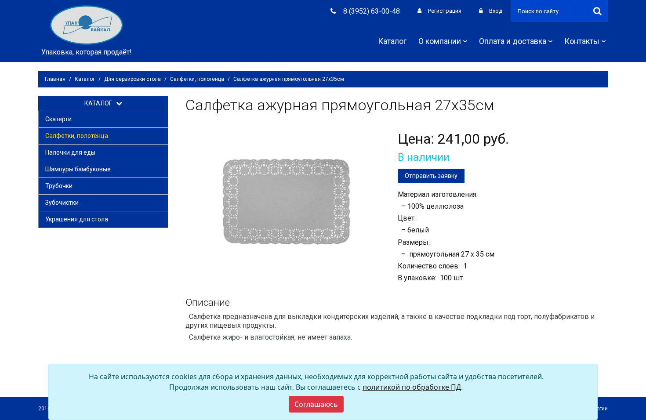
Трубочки (59, 185)
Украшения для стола (76, 219)
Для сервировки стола (132, 79)
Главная (55, 79)
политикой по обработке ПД (412, 387)
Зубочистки (62, 202)
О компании (439, 41)
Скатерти (58, 119)
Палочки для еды (70, 152)
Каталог (392, 41)
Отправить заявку (431, 175)
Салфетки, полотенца (197, 79)
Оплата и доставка (512, 41)
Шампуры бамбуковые (78, 169)
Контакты (581, 41)
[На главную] (86, 24)
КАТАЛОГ (100, 103)
